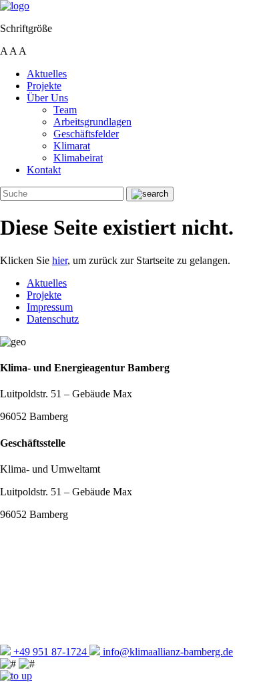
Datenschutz (53, 319)
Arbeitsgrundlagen (92, 121)
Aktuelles (47, 73)
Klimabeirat (78, 157)
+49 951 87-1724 (50, 651)
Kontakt (44, 169)
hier (59, 260)
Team (65, 109)
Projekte (44, 85)
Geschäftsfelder (86, 133)
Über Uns (47, 97)
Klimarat (71, 145)
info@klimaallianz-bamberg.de (166, 651)
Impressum (50, 307)
